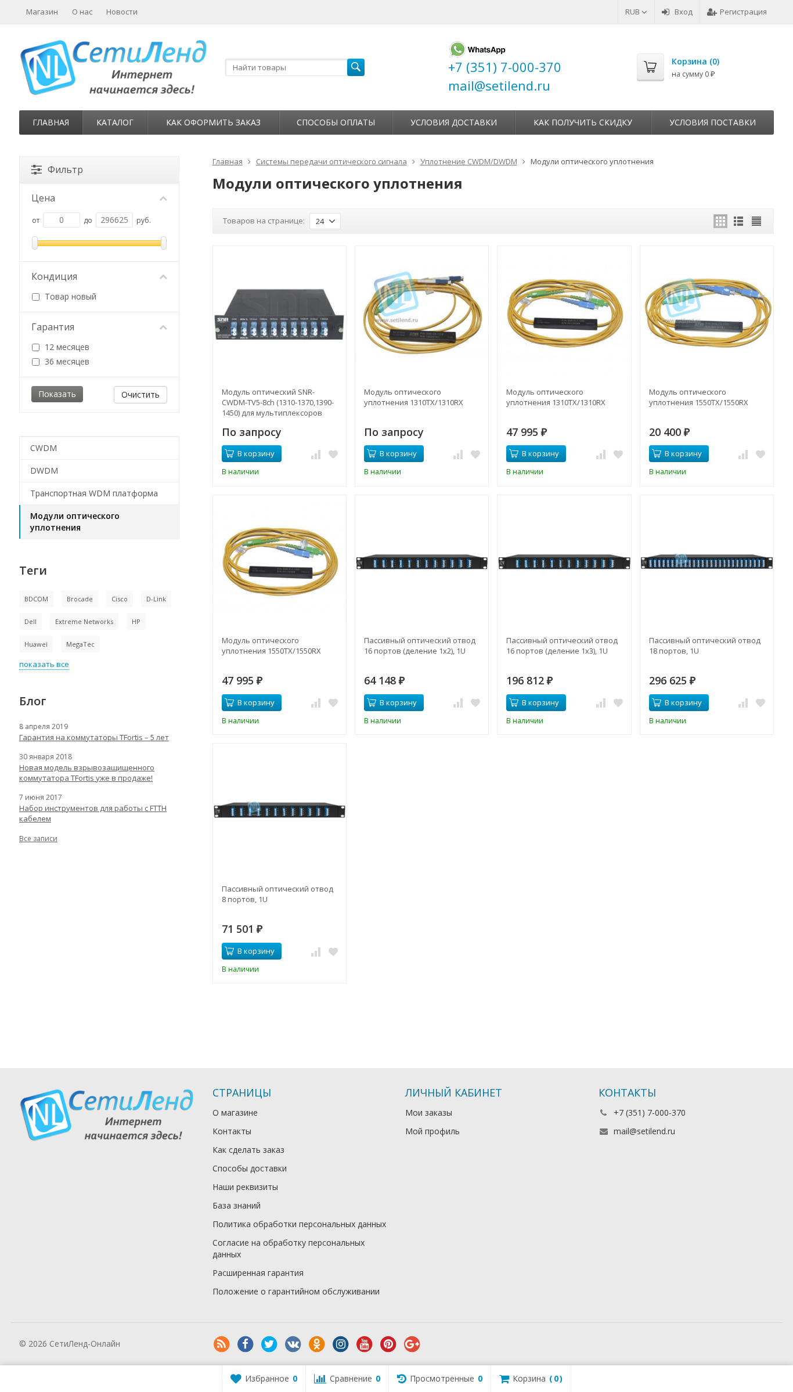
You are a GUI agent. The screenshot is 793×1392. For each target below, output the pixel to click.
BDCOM (36, 598)
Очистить (140, 394)
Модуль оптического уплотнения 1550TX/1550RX (698, 397)
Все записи (38, 838)
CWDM (43, 447)
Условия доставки (453, 122)
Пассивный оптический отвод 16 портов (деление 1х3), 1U (562, 645)
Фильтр (65, 169)
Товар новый (69, 296)
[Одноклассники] (317, 1344)
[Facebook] (245, 1344)
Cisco (119, 598)
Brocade (80, 598)
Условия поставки (712, 122)
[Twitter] (269, 1344)
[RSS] (221, 1344)
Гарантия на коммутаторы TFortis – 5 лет (94, 737)
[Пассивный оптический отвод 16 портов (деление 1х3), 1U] (564, 561)
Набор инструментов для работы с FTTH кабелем (93, 813)
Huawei (36, 644)
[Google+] (412, 1344)
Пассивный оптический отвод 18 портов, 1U (704, 645)
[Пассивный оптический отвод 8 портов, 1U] (279, 810)
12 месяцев (65, 346)
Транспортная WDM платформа (94, 493)
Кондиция (54, 276)
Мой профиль (432, 1131)
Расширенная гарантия (258, 1272)
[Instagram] (340, 1344)
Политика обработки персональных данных (299, 1223)
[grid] (720, 221)
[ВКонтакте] (293, 1344)
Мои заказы (428, 1112)
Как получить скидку (583, 122)
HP (136, 621)
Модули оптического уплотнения (75, 521)
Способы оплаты (336, 122)
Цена (43, 198)
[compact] (756, 221)
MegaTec (80, 644)
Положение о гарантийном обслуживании (296, 1291)
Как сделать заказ (248, 1149)
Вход (684, 11)
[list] (738, 221)
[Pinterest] (388, 1344)
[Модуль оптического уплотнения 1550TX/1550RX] (706, 312)
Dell (30, 621)
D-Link (156, 598)
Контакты (231, 1131)
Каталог (115, 122)
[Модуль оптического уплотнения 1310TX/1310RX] (421, 312)
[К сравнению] (316, 454)
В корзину (256, 453)
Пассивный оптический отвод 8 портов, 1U (277, 893)
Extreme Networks (84, 621)
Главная (51, 122)
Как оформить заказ (213, 122)
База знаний (236, 1205)
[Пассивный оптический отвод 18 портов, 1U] (706, 561)
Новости (122, 11)
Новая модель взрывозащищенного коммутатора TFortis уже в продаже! (86, 772)
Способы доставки (249, 1168)
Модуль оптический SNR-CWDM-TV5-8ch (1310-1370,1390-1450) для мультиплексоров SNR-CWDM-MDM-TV (278, 402)
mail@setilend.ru (644, 1131)
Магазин (42, 11)
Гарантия (52, 327)
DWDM (44, 470)
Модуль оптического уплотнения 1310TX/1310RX (413, 397)
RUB (633, 11)
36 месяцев (65, 361)
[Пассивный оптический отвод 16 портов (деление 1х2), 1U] (421, 561)
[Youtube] (364, 1344)
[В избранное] (333, 454)
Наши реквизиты (245, 1186)
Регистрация (743, 11)
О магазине (235, 1112)
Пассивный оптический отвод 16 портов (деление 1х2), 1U (419, 645)
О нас (82, 11)
